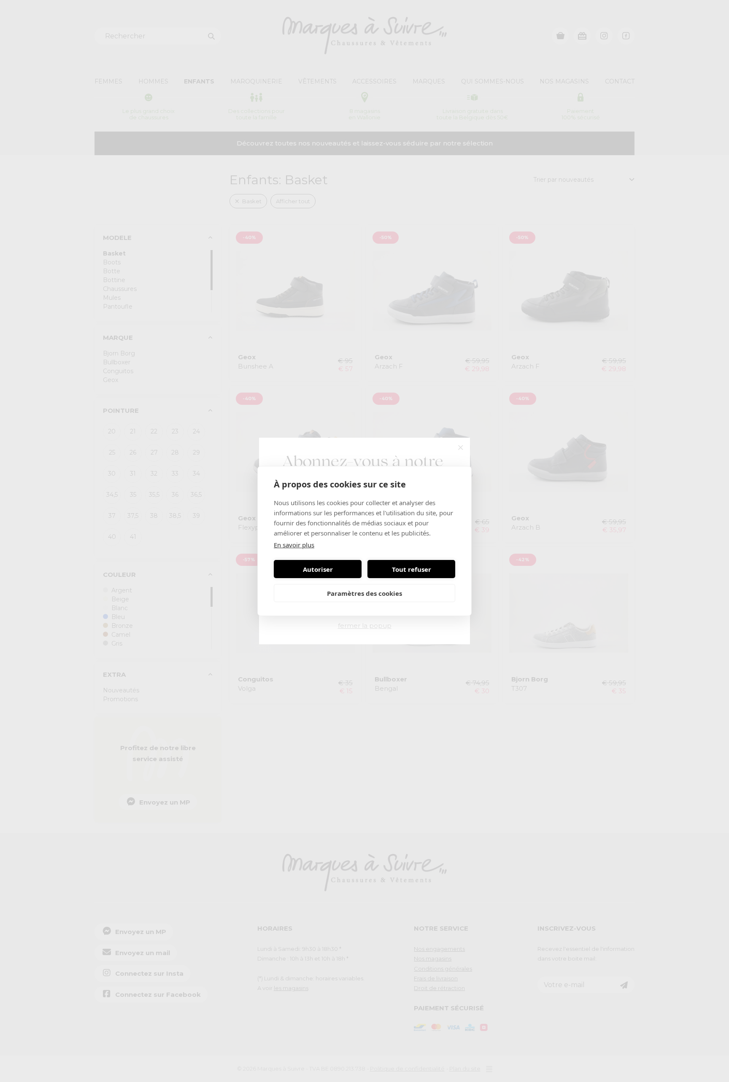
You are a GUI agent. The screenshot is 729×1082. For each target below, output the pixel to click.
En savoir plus (294, 545)
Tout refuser (411, 569)
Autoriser (318, 569)
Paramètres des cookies (364, 593)
